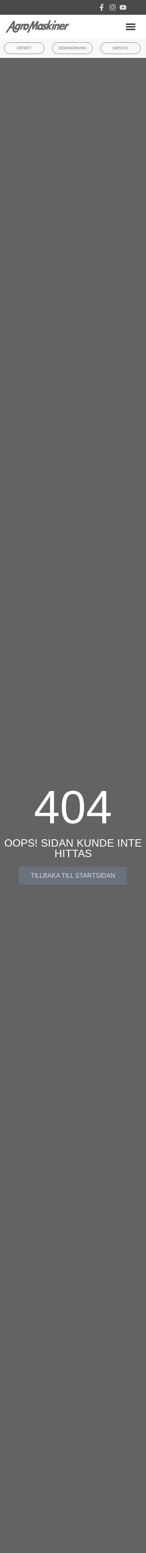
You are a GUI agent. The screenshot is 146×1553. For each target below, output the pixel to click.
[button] (131, 27)
